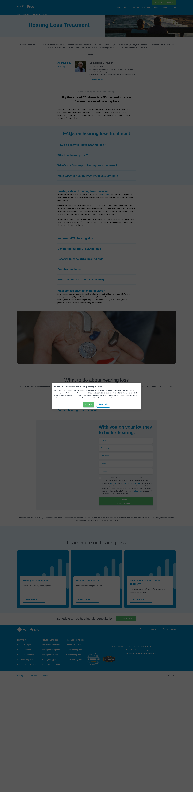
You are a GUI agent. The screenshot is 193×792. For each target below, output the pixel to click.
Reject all (103, 404)
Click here (94, 398)
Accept (88, 404)
